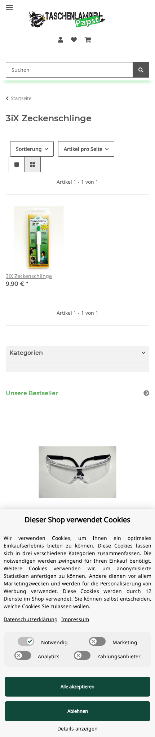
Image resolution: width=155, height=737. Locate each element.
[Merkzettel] (74, 39)
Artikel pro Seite (83, 148)
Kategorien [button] (26, 352)
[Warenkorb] (88, 39)
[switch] (26, 641)
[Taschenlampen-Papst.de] (62, 15)
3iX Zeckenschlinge (29, 275)
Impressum (75, 619)
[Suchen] (141, 70)
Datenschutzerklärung (31, 619)
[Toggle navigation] (9, 4)
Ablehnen (77, 711)
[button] (60, 39)
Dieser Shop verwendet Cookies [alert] (77, 519)
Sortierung (29, 148)
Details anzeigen (77, 728)
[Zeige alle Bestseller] (146, 393)
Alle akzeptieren (77, 686)
